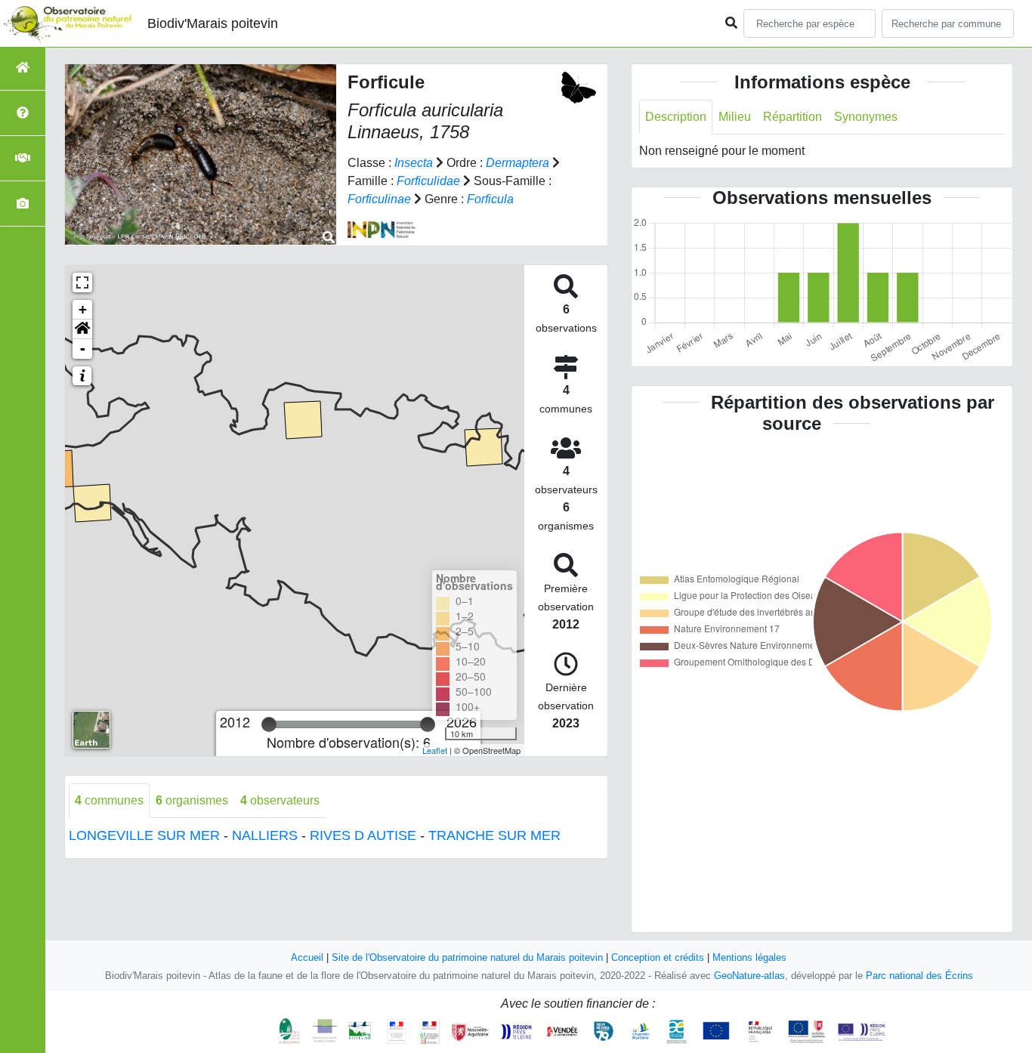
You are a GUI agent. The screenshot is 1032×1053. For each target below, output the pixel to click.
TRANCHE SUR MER (494, 835)
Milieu (734, 116)
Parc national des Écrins (919, 975)
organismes (192, 800)
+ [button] (83, 309)
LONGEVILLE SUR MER (144, 835)
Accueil (307, 957)
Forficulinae (379, 199)
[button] (82, 329)
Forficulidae (428, 180)
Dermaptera (517, 162)
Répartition (792, 116)
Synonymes (866, 116)
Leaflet (434, 750)
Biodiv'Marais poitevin (212, 23)
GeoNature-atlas (749, 975)
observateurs (280, 800)
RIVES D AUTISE (363, 835)
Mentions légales (749, 957)
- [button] (83, 349)
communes (109, 800)
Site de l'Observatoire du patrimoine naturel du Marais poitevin (467, 957)
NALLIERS (265, 835)
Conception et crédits (657, 957)
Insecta (413, 162)
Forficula (490, 199)
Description (675, 116)
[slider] (269, 724)
